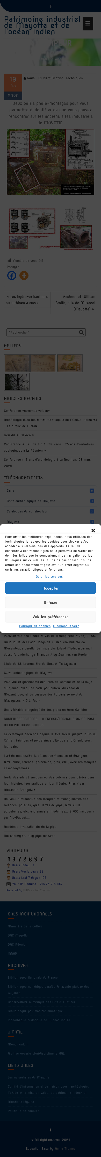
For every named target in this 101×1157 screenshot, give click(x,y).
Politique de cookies (35, 626)
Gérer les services (49, 576)
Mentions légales (66, 626)
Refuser (50, 602)
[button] (93, 530)
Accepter (50, 588)
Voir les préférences (51, 616)
